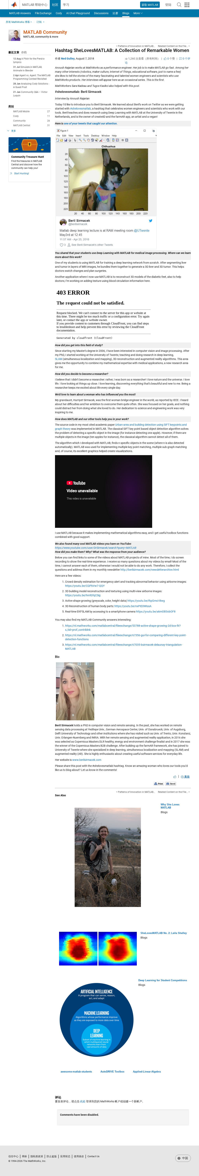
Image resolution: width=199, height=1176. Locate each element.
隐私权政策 (37, 1156)
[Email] (170, 783)
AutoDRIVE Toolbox (112, 1071)
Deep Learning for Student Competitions (162, 980)
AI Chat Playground (78, 13)
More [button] (137, 13)
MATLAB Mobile (31, 111)
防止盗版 (52, 1156)
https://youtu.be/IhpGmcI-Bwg (146, 600)
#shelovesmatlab (80, 108)
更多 (13, 130)
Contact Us (93, 1156)
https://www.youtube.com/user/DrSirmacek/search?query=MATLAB (95, 547)
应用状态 (65, 1156)
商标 (24, 1156)
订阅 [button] (39, 22)
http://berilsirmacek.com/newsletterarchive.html (149, 569)
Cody (59, 13)
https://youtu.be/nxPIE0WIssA (132, 606)
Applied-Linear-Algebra (147, 1071)
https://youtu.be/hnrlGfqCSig (82, 595)
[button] (179, 4)
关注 (187, 776)
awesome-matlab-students (76, 1071)
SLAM (58, 359)
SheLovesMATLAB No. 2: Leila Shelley (164, 933)
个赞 (171, 58)
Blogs (125, 13)
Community (31, 120)
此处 (83, 1101)
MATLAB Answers (20, 13)
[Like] (174, 776)
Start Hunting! (21, 173)
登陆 (169, 6)
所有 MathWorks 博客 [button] (18, 22)
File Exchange (43, 13)
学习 (66, 5)
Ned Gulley (68, 58)
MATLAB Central (31, 125)
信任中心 (13, 1156)
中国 (184, 1158)
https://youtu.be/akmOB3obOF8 (155, 611)
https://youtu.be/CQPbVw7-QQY (85, 585)
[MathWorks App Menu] (187, 5)
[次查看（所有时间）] (126, 58)
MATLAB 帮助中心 (34, 5)
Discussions (101, 13)
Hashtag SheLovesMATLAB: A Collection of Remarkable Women (122, 50)
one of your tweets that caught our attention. (91, 123)
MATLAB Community (45, 32)
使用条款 (79, 1156)
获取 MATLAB (150, 4)
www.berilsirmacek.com (86, 759)
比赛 (115, 13)
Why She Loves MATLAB (170, 806)
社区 (55, 5)
